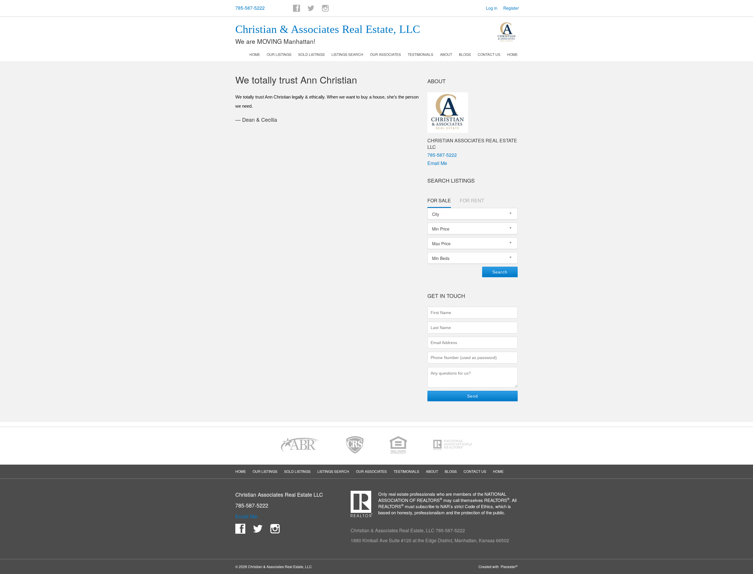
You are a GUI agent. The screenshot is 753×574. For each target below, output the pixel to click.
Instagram (325, 8)
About (446, 54)
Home (254, 54)
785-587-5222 (250, 7)
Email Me (437, 163)
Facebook (296, 8)
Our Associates (385, 54)
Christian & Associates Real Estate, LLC (327, 29)
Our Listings (279, 54)
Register (511, 8)
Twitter (310, 8)
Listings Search (347, 54)
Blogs (465, 54)
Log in (491, 8)
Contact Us (489, 54)
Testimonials (420, 54)
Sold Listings (311, 54)
